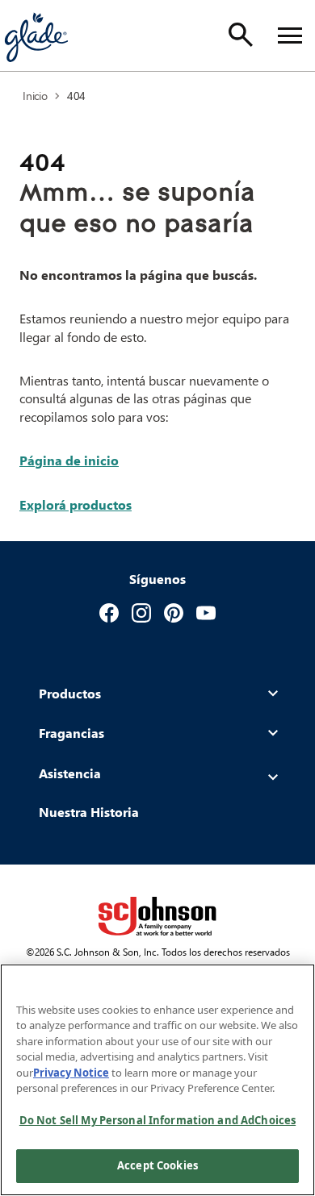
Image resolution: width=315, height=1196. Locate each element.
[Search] (241, 35)
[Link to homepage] (35, 35)
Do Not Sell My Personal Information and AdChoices (157, 1120)
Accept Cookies (157, 1165)
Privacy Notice (71, 1072)
